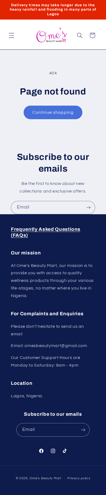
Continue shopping (53, 112)
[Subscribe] (88, 207)
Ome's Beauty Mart (45, 478)
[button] (11, 35)
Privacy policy (78, 478)
